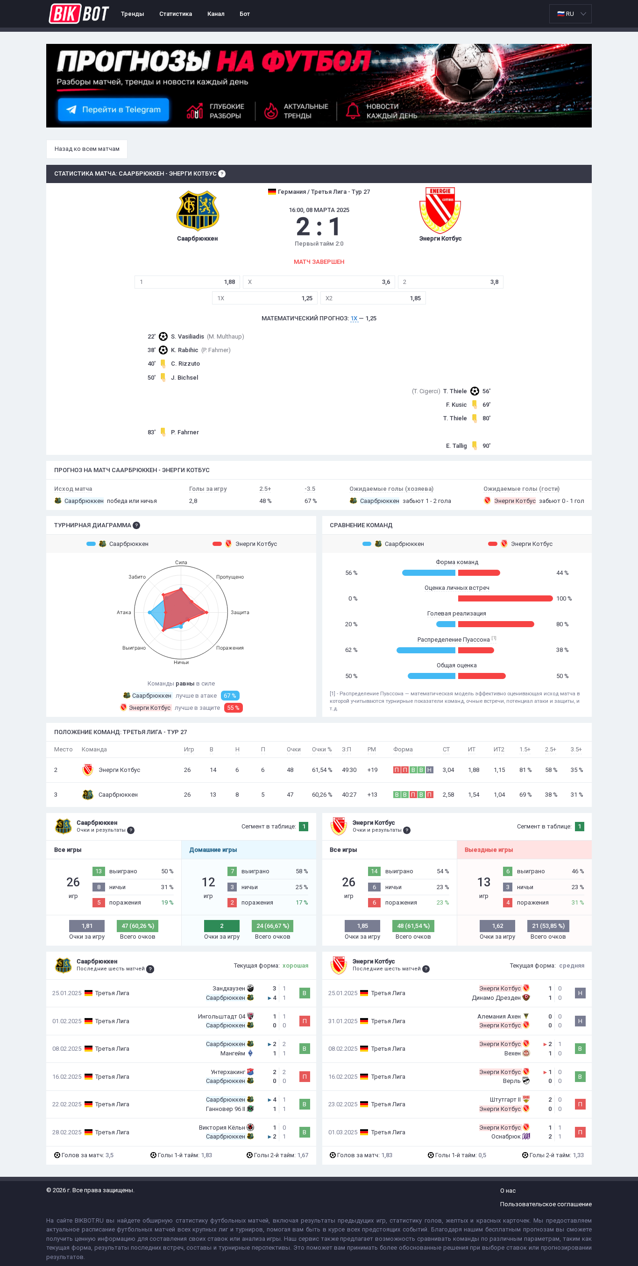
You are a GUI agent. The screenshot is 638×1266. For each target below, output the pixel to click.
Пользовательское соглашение (546, 1204)
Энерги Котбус (256, 543)
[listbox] (570, 13)
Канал (216, 13)
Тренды (132, 13)
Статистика (175, 13)
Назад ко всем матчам (87, 148)
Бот (245, 13)
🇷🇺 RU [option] (565, 13)
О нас (508, 1190)
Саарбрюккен (129, 543)
